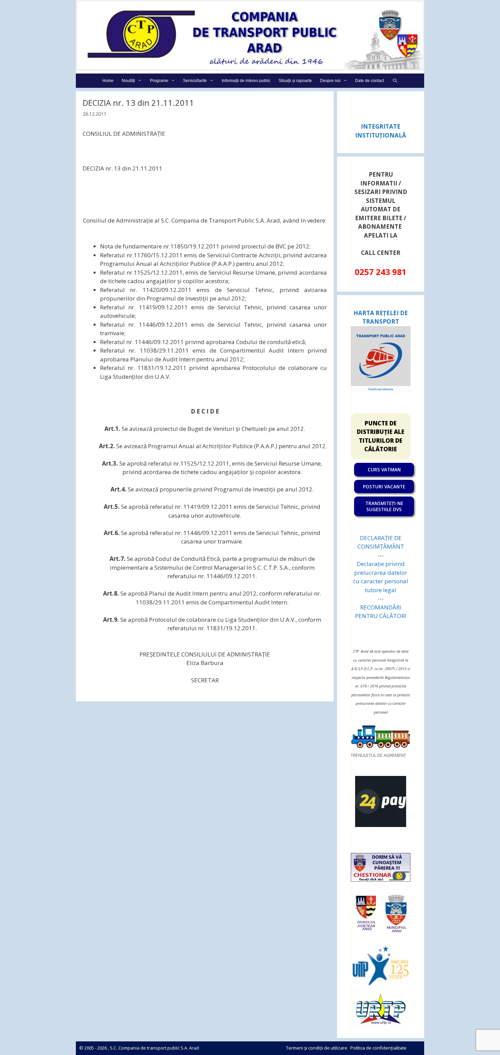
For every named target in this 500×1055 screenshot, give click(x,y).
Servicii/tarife (195, 80)
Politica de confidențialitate (378, 1048)
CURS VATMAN (384, 469)
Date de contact (369, 80)
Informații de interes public (246, 80)
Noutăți (128, 80)
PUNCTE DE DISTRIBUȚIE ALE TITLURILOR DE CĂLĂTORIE (380, 436)
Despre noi (330, 80)
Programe (159, 80)
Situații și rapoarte (295, 80)
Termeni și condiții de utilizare (316, 1048)
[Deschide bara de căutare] (394, 81)
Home (108, 80)
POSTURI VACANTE (384, 486)
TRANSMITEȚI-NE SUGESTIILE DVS (384, 506)
